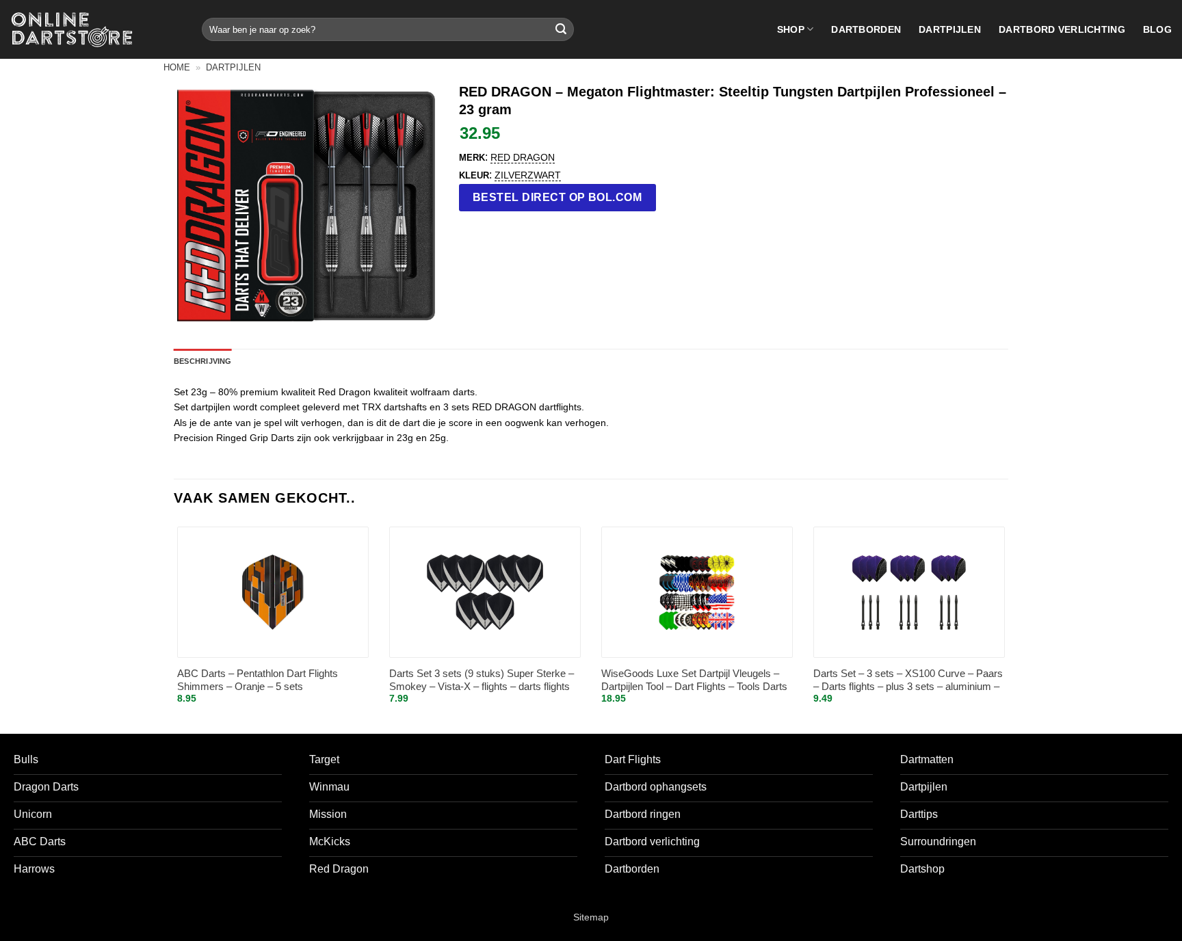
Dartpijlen (950, 29)
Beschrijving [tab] (203, 361)
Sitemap (591, 917)
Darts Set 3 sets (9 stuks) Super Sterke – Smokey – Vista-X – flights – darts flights (481, 680)
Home (176, 67)
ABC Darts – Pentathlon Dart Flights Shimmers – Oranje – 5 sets (257, 680)
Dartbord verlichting (1062, 29)
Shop (790, 29)
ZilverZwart (528, 175)
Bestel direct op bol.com (557, 197)
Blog (1157, 29)
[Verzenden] (561, 29)
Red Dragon (522, 157)
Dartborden (866, 29)
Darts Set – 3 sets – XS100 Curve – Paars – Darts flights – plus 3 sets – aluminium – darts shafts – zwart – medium (908, 680)
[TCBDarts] (71, 30)
